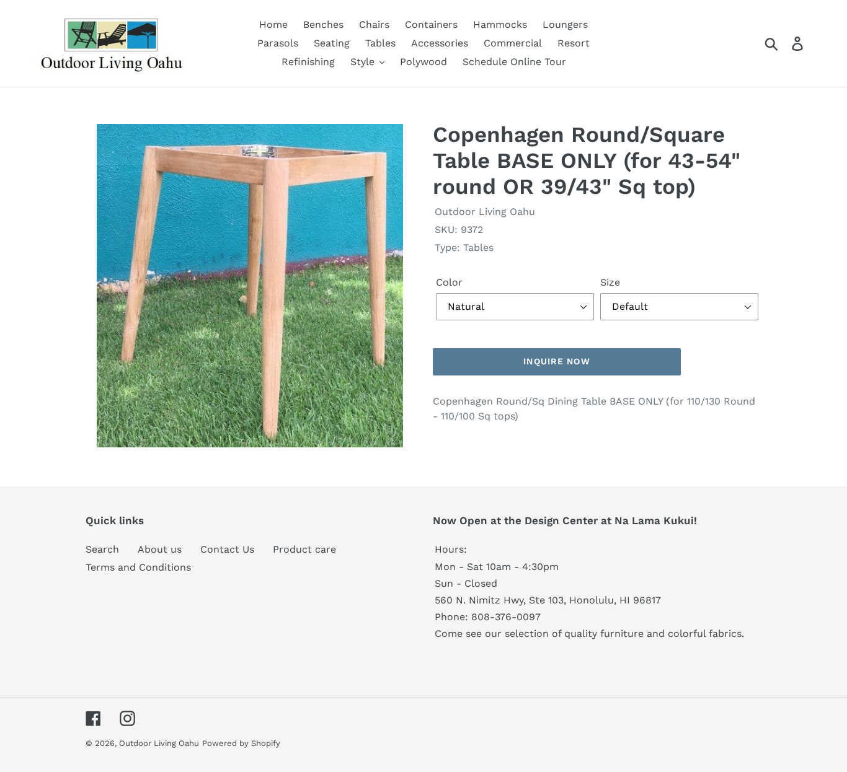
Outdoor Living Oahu (159, 743)
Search (102, 549)
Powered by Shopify (241, 743)
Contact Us (227, 549)
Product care (304, 549)
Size (610, 282)
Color (449, 282)
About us (160, 549)
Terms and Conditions (138, 567)
